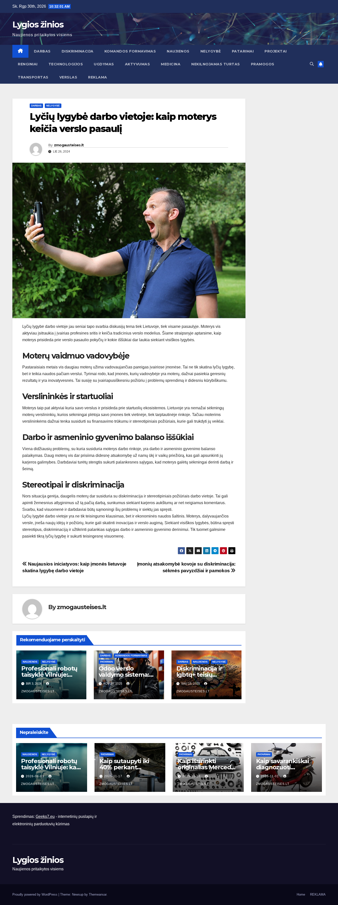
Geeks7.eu (45, 816)
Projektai (276, 51)
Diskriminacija (78, 51)
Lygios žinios (37, 24)
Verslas (68, 77)
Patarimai (243, 51)
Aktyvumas (137, 64)
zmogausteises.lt (69, 145)
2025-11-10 (191, 776)
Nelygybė (210, 51)
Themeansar (97, 894)
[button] (312, 64)
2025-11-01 (270, 776)
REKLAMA (97, 77)
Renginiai (28, 64)
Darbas (42, 51)
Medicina (170, 64)
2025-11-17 (113, 776)
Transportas (33, 77)
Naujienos (178, 51)
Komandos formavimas (130, 51)
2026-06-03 (35, 776)
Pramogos (262, 64)
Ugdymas (104, 64)
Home (301, 894)
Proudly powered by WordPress (35, 894)
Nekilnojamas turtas (215, 64)
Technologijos (65, 64)
